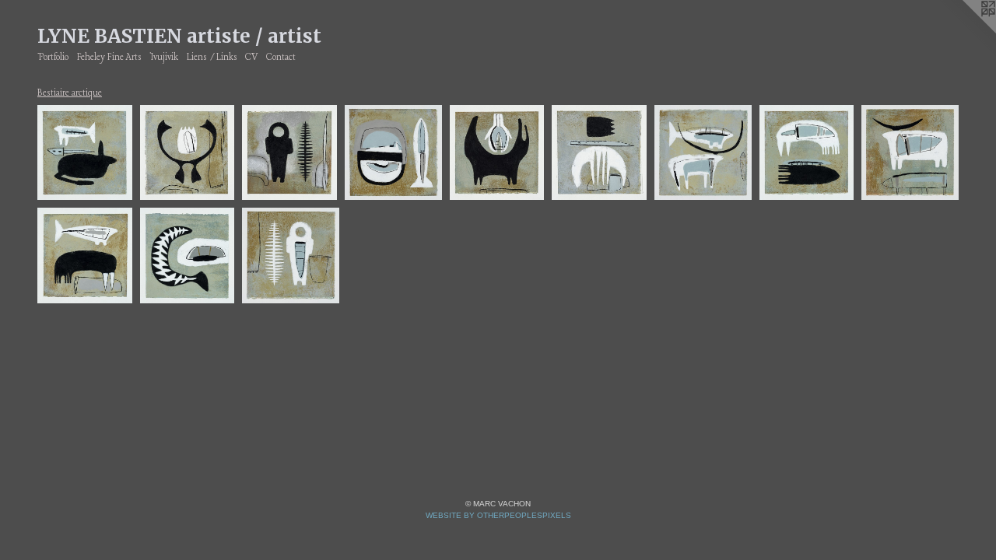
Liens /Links (212, 57)
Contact (281, 57)
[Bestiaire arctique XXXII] (599, 153)
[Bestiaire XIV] (497, 153)
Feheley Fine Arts (109, 57)
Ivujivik (163, 57)
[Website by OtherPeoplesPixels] (965, 31)
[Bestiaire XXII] (187, 153)
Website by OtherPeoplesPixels (498, 515)
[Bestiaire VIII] (289, 153)
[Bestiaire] (393, 153)
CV (251, 57)
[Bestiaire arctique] (84, 153)
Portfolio (52, 57)
